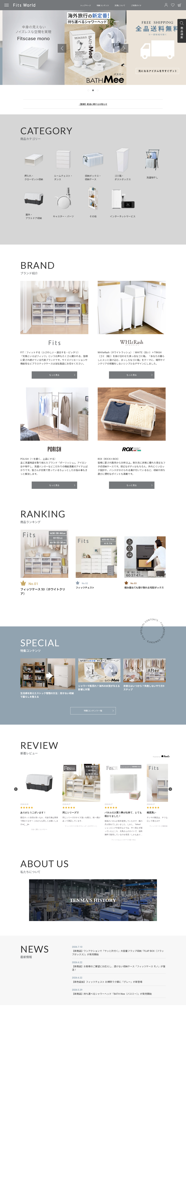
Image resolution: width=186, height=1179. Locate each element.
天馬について (120, 5)
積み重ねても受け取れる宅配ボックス (144, 587)
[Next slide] (124, 48)
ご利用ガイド (136, 5)
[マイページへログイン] (166, 5)
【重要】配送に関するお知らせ (93, 104)
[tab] (88, 90)
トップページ (85, 5)
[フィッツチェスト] (96, 557)
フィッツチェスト (85, 587)
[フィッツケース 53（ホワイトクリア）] (44, 554)
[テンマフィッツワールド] (24, 5)
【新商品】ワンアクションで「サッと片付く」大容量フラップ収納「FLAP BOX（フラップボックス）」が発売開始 (118, 952)
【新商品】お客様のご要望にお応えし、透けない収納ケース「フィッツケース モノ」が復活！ (118, 968)
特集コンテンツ (103, 5)
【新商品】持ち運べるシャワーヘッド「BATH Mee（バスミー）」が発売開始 (112, 993)
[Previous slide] (62, 48)
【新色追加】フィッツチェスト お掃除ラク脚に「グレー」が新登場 (107, 981)
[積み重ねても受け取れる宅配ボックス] (145, 557)
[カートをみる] (179, 5)
